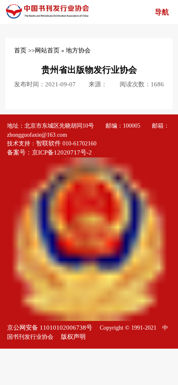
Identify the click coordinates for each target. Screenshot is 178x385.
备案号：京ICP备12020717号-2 (50, 152)
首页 (20, 50)
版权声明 (73, 336)
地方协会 (78, 50)
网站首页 (47, 50)
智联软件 (48, 143)
